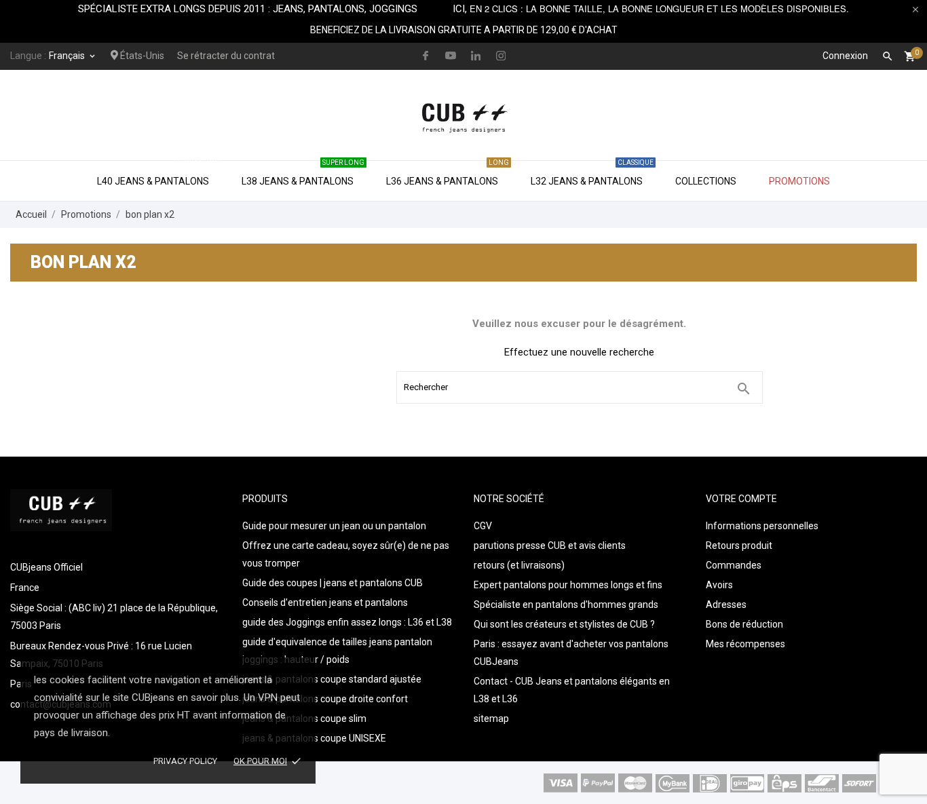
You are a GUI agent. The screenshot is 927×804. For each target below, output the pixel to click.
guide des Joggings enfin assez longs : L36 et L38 (347, 622)
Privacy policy (185, 761)
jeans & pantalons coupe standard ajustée (331, 679)
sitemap (491, 718)
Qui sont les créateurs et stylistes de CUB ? (564, 624)
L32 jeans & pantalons (592, 174)
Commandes (733, 565)
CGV (483, 525)
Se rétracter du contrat (226, 55)
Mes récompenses (745, 643)
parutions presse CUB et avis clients (550, 545)
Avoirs (719, 584)
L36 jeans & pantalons (447, 174)
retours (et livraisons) (519, 565)
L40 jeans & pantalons (158, 174)
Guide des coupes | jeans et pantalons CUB (332, 582)
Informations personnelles (762, 525)
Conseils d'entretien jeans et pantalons (325, 602)
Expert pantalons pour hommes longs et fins (568, 584)
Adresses (726, 604)
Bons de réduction (744, 624)
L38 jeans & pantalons (303, 174)
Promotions (799, 181)
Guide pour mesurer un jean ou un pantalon (334, 525)
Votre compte (741, 498)
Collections (705, 181)
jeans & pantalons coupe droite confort (325, 698)
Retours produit (739, 545)
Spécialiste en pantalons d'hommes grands (566, 604)
